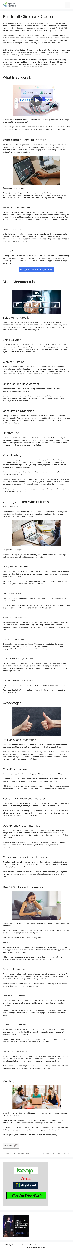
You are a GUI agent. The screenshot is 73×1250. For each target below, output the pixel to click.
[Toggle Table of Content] (15, 1146)
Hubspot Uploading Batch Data (17, 1153)
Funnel (8, 1056)
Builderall (30, 864)
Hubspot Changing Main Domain (57, 1153)
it (9, 1135)
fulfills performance (34, 1130)
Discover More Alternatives (35, 269)
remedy (20, 1115)
